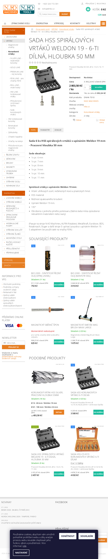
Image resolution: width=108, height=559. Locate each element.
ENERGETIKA (42, 23)
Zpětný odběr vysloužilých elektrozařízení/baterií (12, 303)
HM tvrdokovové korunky (15, 120)
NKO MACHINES (91, 101)
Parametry (45, 130)
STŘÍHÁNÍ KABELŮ (14, 202)
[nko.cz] (19, 9)
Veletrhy (91, 23)
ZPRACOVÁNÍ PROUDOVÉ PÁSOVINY (11, 217)
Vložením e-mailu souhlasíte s (11, 355)
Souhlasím (86, 536)
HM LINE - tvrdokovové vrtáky (15, 94)
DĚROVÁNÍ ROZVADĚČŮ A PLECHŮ (12, 208)
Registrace (101, 4)
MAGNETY (10, 167)
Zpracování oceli (20, 23)
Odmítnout (67, 536)
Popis (33, 130)
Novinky (6, 502)
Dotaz (79, 120)
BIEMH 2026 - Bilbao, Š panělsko (15, 510)
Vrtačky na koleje (15, 141)
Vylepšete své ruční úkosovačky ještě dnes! (21, 523)
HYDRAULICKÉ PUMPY (12, 224)
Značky (7, 265)
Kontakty (75, 23)
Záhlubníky (12, 132)
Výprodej (59, 23)
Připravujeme (12, 252)
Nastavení (21, 552)
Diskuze (58, 130)
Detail (59, 412)
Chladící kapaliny (15, 136)
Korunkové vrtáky (13, 52)
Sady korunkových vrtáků (15, 112)
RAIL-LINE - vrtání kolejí (15, 86)
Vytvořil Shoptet (100, 554)
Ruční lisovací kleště (13, 243)
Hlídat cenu (102, 121)
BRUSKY (9, 163)
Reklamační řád (9, 292)
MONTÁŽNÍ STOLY (14, 238)
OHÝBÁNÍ (10, 177)
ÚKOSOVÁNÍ (11, 37)
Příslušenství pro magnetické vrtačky (15, 147)
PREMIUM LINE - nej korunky (16, 72)
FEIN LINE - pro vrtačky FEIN (17, 79)
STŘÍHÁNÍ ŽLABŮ (13, 234)
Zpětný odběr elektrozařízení (9, 296)
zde (24, 546)
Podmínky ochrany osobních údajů (11, 288)
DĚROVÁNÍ (10, 159)
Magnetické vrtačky (13, 46)
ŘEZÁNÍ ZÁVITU (12, 154)
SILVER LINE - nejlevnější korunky (16, 60)
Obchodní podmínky (11, 284)
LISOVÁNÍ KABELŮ (14, 198)
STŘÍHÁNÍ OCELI (13, 181)
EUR (104, 15)
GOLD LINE (15, 67)
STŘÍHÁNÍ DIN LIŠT (14, 230)
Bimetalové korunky (13, 126)
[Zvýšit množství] (90, 86)
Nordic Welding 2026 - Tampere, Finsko (18, 516)
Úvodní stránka (5, 23)
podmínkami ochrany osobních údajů (11, 357)
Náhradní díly (13, 185)
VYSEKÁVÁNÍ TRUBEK (11, 172)
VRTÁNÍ (9, 41)
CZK (100, 14)
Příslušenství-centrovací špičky (16, 103)
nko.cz (87, 106)
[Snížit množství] (90, 88)
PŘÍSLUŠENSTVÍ (13, 248)
